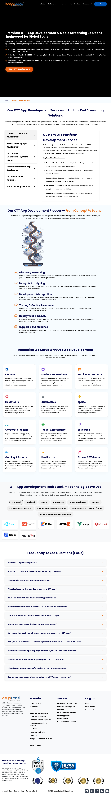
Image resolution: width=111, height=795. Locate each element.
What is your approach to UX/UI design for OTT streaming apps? (37, 668)
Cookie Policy (19, 791)
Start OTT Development (19, 69)
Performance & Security (20, 508)
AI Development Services (67, 703)
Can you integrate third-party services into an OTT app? (34, 615)
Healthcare (33, 707)
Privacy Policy (7, 791)
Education (33, 710)
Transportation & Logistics (40, 720)
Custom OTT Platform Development (21, 135)
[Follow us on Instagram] (97, 791)
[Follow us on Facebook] (102, 791)
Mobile (44, 502)
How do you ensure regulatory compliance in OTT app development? (39, 677)
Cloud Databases (78, 502)
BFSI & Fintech (35, 703)
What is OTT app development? (22, 562)
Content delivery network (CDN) (87, 508)
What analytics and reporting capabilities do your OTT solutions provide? (42, 650)
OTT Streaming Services (66, 722)
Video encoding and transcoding (55, 514)
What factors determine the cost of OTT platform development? (37, 606)
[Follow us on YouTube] (107, 791)
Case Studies (74, 4)
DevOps (95, 502)
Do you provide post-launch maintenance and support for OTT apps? (39, 633)
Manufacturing (35, 745)
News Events (90, 707)
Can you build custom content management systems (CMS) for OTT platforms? (44, 642)
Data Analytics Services (66, 712)
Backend (31, 502)
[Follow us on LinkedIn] (87, 791)
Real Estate (33, 729)
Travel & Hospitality (37, 732)
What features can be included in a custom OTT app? (32, 589)
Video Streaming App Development (21, 145)
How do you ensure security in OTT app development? (32, 624)
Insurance (33, 735)
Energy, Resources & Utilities (40, 739)
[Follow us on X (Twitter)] (92, 791)
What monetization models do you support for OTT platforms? (36, 659)
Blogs (87, 703)
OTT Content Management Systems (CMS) (21, 156)
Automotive (34, 742)
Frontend (16, 502)
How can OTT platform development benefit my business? (34, 571)
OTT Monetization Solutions (21, 178)
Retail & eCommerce (37, 716)
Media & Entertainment (38, 713)
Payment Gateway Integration (51, 508)
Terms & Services (32, 791)
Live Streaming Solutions (21, 186)
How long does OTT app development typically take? (32, 598)
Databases (58, 502)
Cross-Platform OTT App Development (21, 168)
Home (7, 100)
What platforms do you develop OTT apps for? (29, 580)
